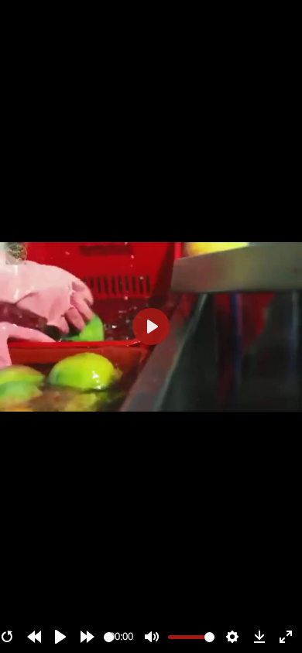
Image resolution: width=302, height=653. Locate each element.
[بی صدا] (151, 636)
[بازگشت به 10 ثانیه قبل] (34, 636)
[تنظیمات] (232, 636)
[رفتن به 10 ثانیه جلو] (87, 636)
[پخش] (60, 636)
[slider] (109, 637)
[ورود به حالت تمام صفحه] (285, 636)
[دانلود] (259, 636)
